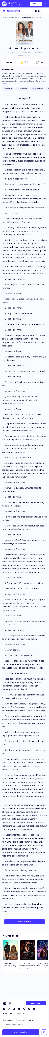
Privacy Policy (21, 1020)
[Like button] (44, 1032)
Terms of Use (8, 1020)
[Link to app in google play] (10, 1003)
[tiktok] (14, 1009)
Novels (4, 18)
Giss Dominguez (25, 52)
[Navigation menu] (45, 11)
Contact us (20, 1013)
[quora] (24, 1009)
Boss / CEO (8, 89)
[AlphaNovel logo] (11, 11)
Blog (5, 1013)
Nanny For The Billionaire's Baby (9, 964)
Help (11, 1013)
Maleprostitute (37, 89)
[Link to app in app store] (4, 1003)
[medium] (29, 1009)
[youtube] (34, 1009)
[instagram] (9, 1009)
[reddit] (19, 1009)
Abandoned (22, 89)
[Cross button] (45, 3)
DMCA (31, 1020)
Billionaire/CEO (14, 18)
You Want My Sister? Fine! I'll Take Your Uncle (27, 965)
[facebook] (4, 1009)
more (4, 83)
